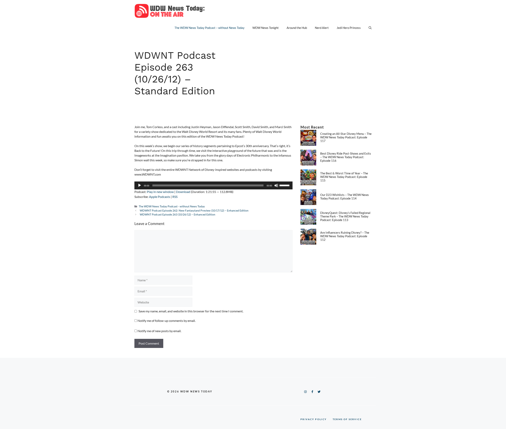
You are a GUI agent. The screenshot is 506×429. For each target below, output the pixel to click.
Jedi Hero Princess (349, 27)
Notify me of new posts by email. (159, 331)
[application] (213, 185)
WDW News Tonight (265, 27)
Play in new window (160, 192)
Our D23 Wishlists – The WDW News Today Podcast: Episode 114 (344, 196)
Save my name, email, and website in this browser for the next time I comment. (191, 311)
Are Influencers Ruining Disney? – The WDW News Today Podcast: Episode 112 (344, 236)
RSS (174, 196)
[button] (370, 28)
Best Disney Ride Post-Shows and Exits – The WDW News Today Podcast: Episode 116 (345, 157)
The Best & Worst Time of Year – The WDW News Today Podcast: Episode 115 (344, 176)
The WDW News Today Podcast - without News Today (172, 206)
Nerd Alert (322, 27)
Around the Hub (297, 27)
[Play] (140, 185)
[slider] (285, 185)
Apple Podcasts (159, 196)
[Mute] (276, 185)
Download (183, 192)
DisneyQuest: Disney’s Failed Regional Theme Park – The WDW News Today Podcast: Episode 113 (345, 216)
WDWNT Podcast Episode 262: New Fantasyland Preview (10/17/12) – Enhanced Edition (194, 210)
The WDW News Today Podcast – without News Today (210, 27)
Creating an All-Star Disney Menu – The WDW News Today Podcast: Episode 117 (346, 137)
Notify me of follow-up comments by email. (166, 320)
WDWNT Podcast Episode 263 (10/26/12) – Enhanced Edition (177, 214)
